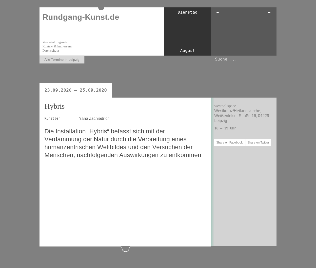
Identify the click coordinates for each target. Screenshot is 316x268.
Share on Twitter (258, 142)
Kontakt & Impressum (57, 46)
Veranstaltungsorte (54, 42)
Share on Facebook (229, 142)
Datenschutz (50, 50)
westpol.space (225, 106)
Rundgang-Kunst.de (80, 17)
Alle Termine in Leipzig (61, 60)
